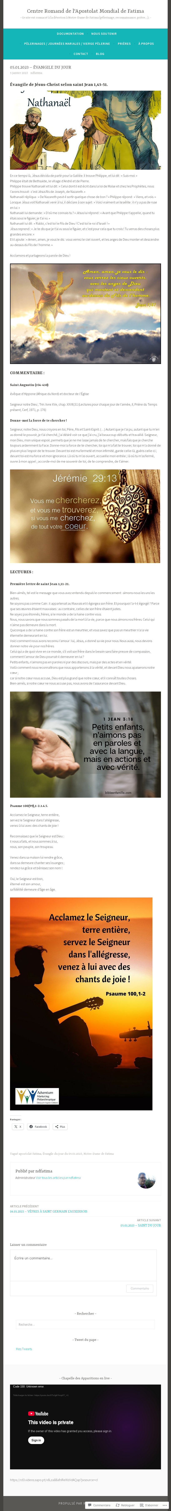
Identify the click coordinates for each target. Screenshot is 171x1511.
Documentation (70, 34)
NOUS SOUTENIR (104, 34)
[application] (85, 1427)
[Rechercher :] (85, 1324)
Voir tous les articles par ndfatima (58, 1178)
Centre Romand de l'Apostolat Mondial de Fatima (85, 11)
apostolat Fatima (30, 1154)
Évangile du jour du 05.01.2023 (62, 1154)
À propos (146, 44)
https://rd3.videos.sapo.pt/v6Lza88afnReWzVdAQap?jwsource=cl (54, 1480)
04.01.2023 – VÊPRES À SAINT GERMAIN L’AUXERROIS (48, 1209)
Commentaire (140, 1288)
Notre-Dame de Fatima (99, 1154)
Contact (81, 54)
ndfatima (36, 73)
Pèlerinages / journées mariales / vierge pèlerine (67, 44)
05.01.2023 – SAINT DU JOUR (141, 1223)
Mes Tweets (24, 1349)
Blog (100, 54)
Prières (124, 44)
